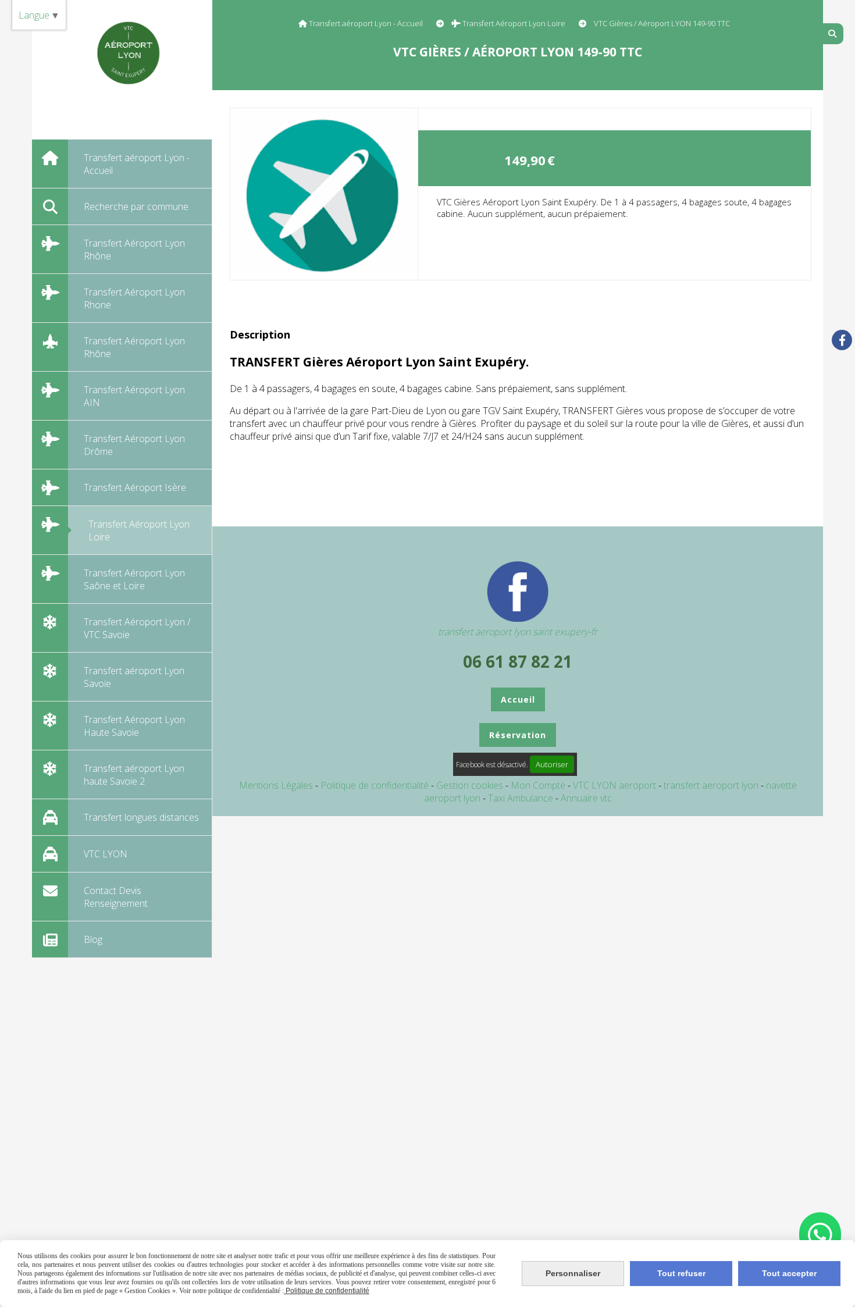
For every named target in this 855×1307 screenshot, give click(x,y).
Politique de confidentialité (374, 785)
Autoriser (552, 764)
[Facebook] (842, 340)
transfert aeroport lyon (712, 785)
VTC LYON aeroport (615, 785)
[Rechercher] (833, 33)
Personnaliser (573, 1273)
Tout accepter (789, 1273)
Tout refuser (681, 1273)
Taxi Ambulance (521, 798)
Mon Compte (538, 785)
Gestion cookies (470, 785)
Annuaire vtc (586, 798)
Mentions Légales (276, 785)
